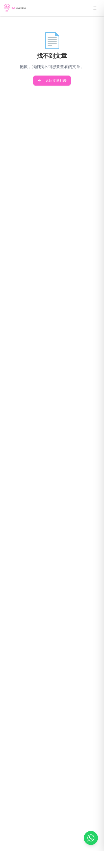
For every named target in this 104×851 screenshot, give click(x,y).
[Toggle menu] (95, 8)
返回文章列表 (56, 80)
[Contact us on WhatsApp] (91, 838)
